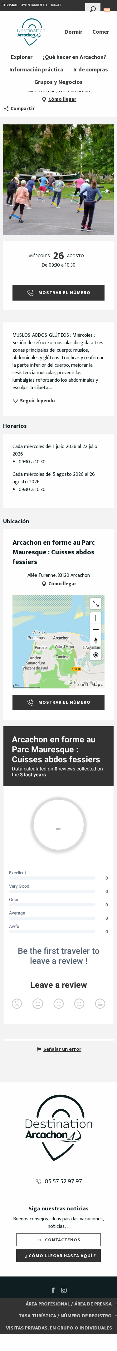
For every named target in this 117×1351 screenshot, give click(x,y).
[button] (92, 8)
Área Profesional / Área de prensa (69, 1304)
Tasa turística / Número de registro (65, 1316)
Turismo (9, 5)
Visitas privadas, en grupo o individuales (59, 1328)
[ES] (107, 10)
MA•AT (56, 5)
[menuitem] (31, 32)
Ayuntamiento (34, 5)
